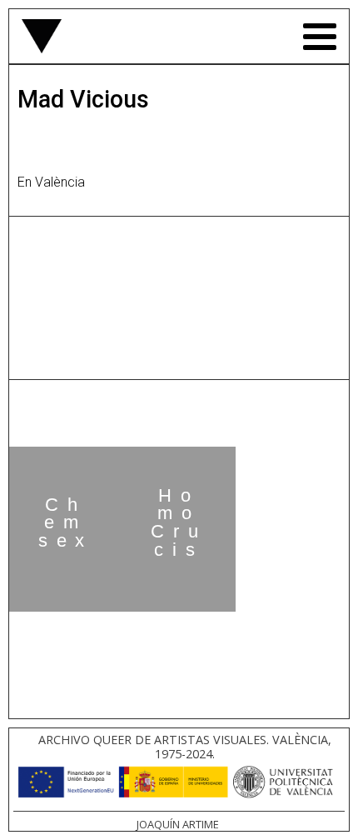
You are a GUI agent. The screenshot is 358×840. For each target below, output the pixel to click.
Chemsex (65, 523)
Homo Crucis (178, 522)
